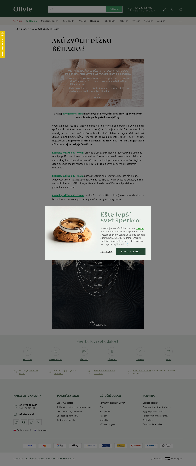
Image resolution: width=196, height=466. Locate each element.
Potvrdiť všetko (130, 252)
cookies (140, 228)
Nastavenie (106, 251)
